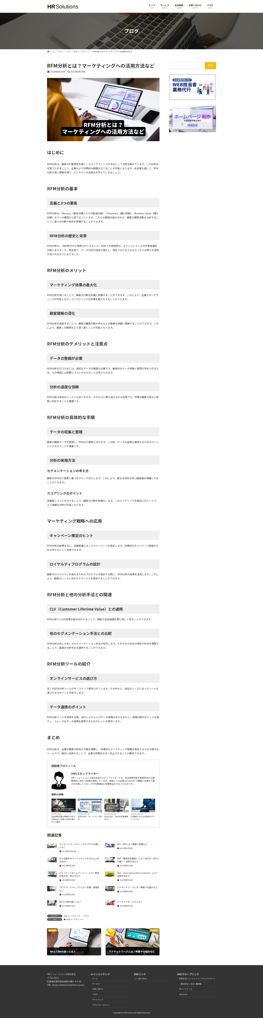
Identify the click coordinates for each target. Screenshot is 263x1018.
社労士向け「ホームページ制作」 (90, 817)
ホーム (95, 978)
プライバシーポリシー (101, 1005)
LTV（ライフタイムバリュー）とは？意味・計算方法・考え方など (80, 874)
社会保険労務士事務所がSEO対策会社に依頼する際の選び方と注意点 (63, 819)
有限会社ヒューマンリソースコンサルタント (197, 978)
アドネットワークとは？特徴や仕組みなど (137, 887)
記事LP (99, 811)
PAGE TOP (254, 984)
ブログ (95, 994)
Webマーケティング (72, 915)
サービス (96, 983)
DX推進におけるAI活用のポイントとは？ (143, 817)
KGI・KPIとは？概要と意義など (132, 844)
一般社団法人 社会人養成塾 (190, 983)
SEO (73, 811)
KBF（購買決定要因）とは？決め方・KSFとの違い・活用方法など (138, 860)
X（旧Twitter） (142, 978)
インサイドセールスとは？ (130, 901)
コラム (152, 811)
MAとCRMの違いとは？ (70, 901)
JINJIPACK (183, 994)
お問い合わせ (97, 989)
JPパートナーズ (185, 989)
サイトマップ (97, 999)
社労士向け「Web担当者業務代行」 (116, 817)
